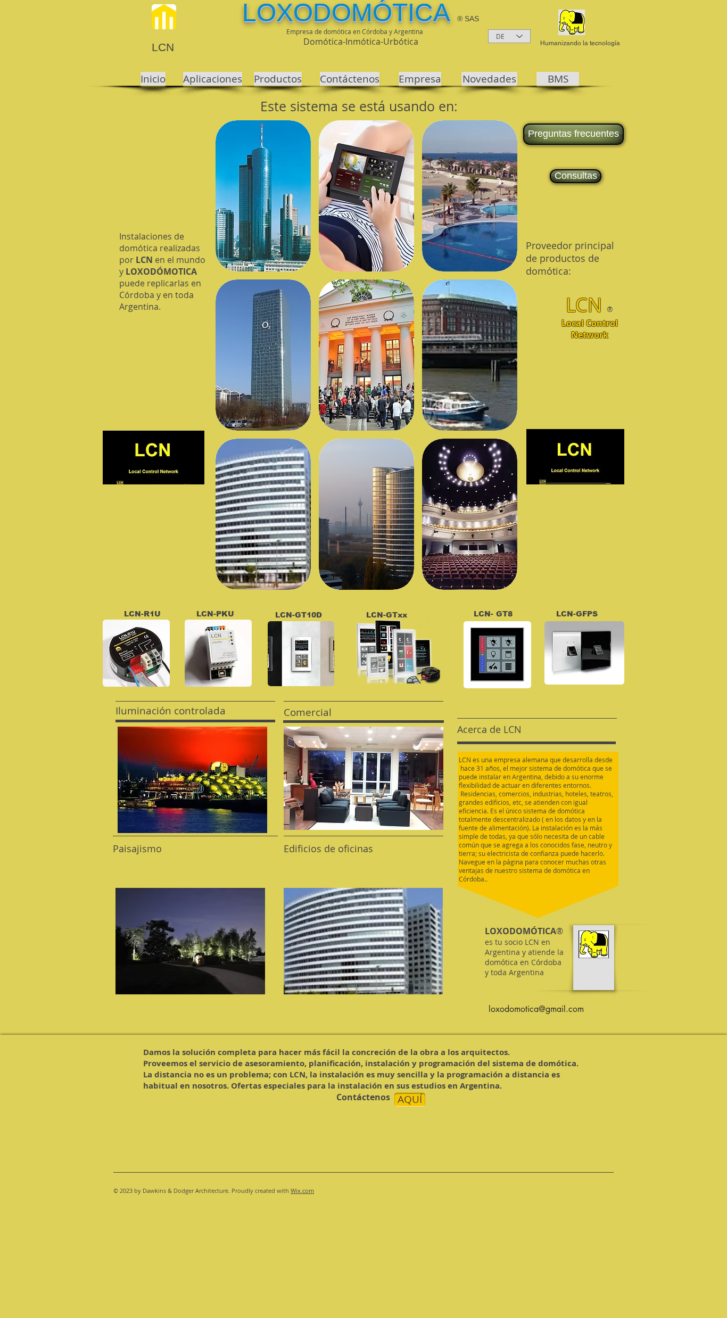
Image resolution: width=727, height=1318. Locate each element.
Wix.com (302, 1191)
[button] (263, 195)
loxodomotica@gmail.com (536, 1009)
